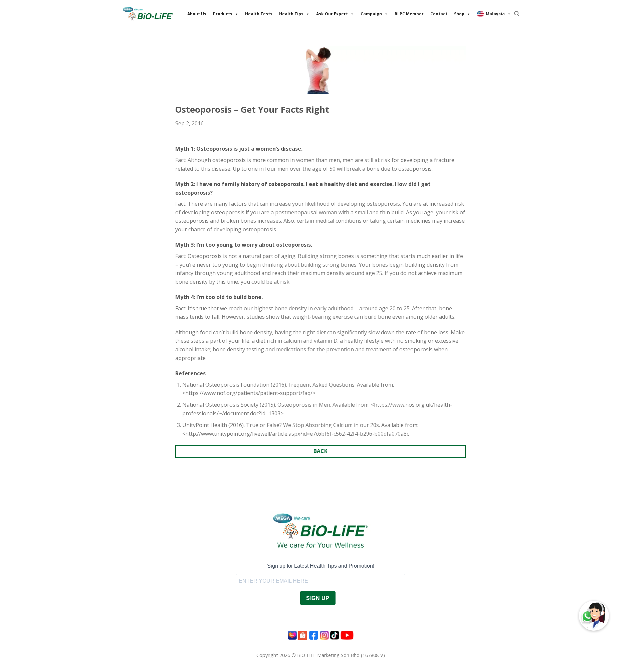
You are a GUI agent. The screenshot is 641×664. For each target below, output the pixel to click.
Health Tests (258, 14)
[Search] (516, 13)
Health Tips (291, 14)
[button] (594, 616)
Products (222, 14)
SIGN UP (317, 598)
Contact (438, 14)
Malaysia (495, 14)
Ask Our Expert (332, 14)
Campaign (371, 14)
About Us (196, 14)
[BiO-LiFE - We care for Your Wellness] (148, 14)
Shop (459, 14)
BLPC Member (409, 14)
